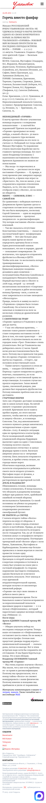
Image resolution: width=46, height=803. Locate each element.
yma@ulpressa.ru (33, 770)
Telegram (6, 742)
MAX (17, 694)
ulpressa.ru (34, 723)
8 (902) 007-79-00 (25, 768)
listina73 (13, 22)
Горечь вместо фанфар (20, 18)
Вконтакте (7, 735)
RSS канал (7, 739)
